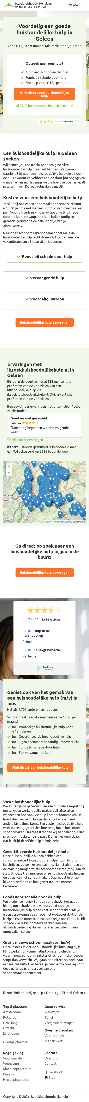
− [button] (8, 472)
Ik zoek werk (53, 1041)
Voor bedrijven (55, 1036)
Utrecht (8, 1028)
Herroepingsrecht (16, 1079)
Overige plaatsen (15, 1042)
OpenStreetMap (64, 521)
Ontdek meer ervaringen (25, 440)
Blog (51, 1077)
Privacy (8, 1074)
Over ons (51, 1058)
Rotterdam (11, 1017)
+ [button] (8, 466)
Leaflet (48, 521)
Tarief (48, 1017)
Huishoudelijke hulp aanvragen (44, 322)
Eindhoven (11, 1033)
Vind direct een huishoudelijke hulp (44, 94)
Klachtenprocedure (17, 1069)
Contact (50, 1063)
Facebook (55, 1072)
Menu (77, 5)
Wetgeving (11, 1063)
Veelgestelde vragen (59, 1023)
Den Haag (10, 1023)
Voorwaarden (13, 1058)
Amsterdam (12, 1012)
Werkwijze (52, 1012)
